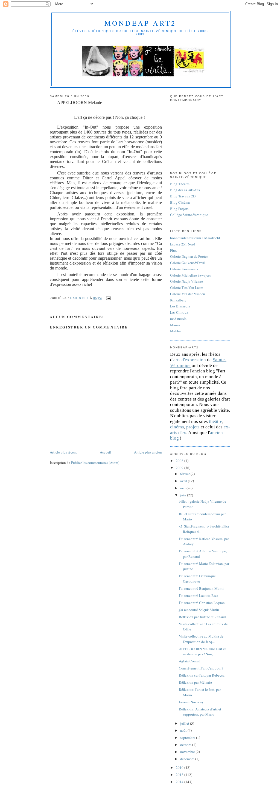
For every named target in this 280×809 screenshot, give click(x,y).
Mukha (175, 330)
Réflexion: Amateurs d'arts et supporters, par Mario (200, 712)
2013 (180, 774)
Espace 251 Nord (182, 244)
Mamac (175, 324)
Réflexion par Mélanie (195, 682)
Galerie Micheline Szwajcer (190, 275)
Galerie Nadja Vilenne (186, 281)
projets (193, 426)
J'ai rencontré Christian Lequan (202, 602)
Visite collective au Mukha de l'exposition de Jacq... (201, 639)
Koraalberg (178, 300)
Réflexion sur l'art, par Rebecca (201, 675)
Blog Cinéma (180, 202)
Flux (173, 250)
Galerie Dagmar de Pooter (189, 256)
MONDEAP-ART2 (140, 23)
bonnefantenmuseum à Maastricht (195, 237)
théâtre (215, 421)
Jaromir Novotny (191, 702)
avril (184, 480)
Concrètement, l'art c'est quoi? (201, 668)
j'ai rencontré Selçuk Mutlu (199, 609)
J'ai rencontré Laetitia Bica (198, 595)
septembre (188, 737)
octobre (186, 744)
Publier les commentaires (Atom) (95, 462)
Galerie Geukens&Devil (187, 262)
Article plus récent (63, 452)
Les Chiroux (179, 312)
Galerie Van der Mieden (187, 293)
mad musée (178, 318)
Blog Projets (179, 208)
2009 (180, 467)
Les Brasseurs (180, 306)
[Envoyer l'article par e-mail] (108, 298)
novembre (188, 751)
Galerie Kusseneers (184, 268)
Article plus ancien (148, 452)
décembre (187, 758)
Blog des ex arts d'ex (185, 189)
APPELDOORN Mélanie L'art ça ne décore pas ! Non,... (202, 651)
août (184, 730)
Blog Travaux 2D (183, 196)
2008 (180, 460)
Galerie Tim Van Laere (186, 287)
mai (183, 487)
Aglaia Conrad (189, 661)
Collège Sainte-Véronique (189, 214)
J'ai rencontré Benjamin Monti (201, 588)
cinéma (177, 426)
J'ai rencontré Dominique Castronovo (197, 578)
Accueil (105, 452)
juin (183, 495)
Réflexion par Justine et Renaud (202, 616)
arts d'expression (189, 359)
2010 (180, 767)
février (185, 473)
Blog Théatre (179, 183)
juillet (185, 723)
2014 (180, 781)
